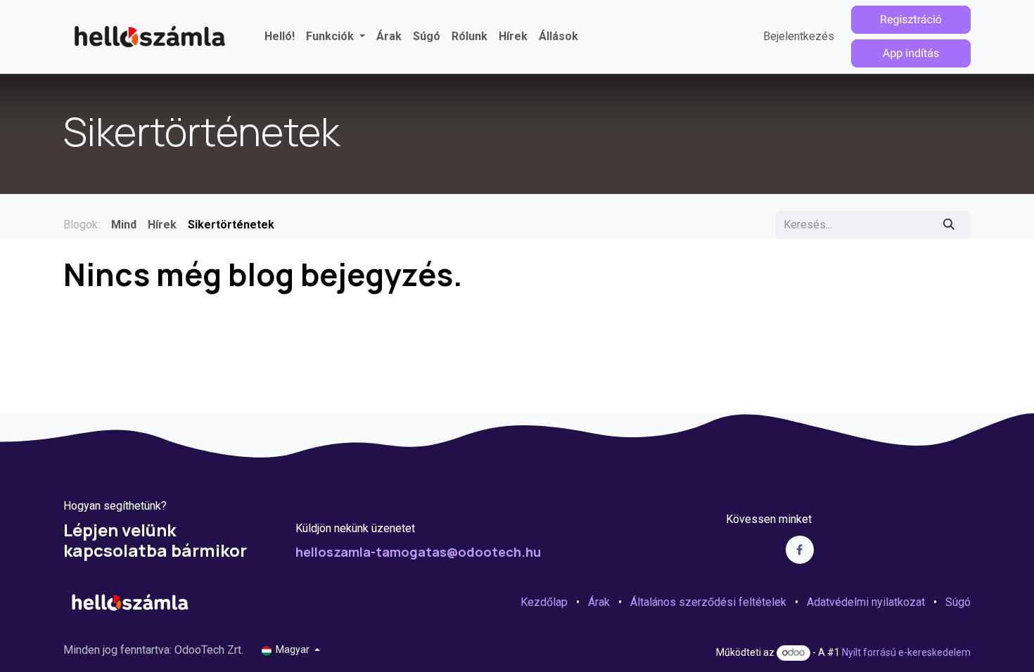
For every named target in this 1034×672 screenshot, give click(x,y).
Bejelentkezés (798, 36)
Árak (599, 602)
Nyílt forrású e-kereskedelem (906, 652)
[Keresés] (949, 225)
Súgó (958, 602)
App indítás (911, 53)
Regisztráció (911, 19)
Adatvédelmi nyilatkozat (866, 602)
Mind (123, 224)
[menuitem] (279, 36)
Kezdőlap (544, 602)
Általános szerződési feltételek (708, 602)
